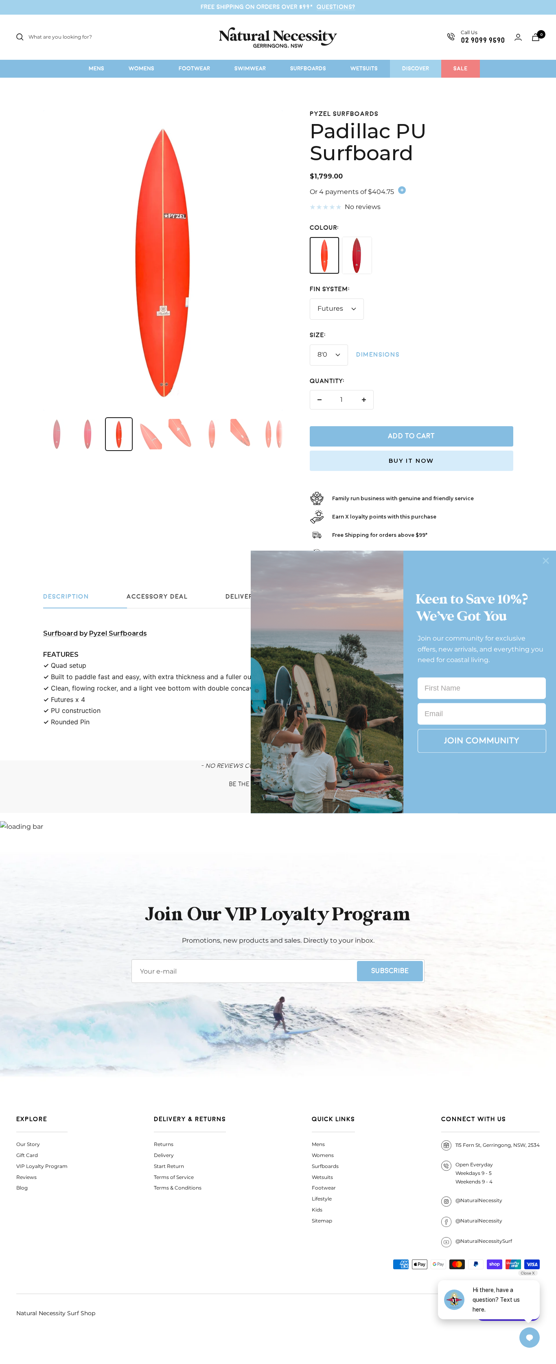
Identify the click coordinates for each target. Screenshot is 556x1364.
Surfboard (60, 633)
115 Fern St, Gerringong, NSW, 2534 (497, 1145)
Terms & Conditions (177, 1188)
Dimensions (378, 354)
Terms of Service (174, 1177)
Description (66, 596)
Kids (317, 1210)
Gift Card (27, 1155)
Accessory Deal (157, 596)
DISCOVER (415, 68)
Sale (460, 68)
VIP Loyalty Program (42, 1166)
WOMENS (141, 68)
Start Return (169, 1166)
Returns (163, 1144)
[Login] (518, 37)
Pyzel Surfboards (344, 114)
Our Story (28, 1144)
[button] (482, 741)
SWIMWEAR (250, 68)
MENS (96, 68)
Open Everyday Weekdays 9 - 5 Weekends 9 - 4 (474, 1173)
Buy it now (411, 460)
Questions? (336, 7)
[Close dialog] (546, 561)
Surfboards (325, 1166)
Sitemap (322, 1221)
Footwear (324, 1188)
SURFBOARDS (308, 68)
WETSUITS (364, 68)
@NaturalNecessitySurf (483, 1241)
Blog (22, 1188)
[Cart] (536, 37)
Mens (318, 1144)
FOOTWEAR (194, 68)
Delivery (164, 1155)
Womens (323, 1155)
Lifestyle (322, 1199)
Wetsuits (322, 1177)
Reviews (26, 1177)
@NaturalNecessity (478, 1200)
